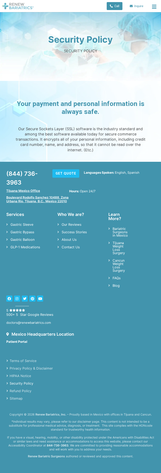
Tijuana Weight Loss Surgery (119, 248)
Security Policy (21, 383)
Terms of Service (23, 360)
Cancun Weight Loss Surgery (119, 265)
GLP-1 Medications (25, 247)
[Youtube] (40, 299)
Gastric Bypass (22, 232)
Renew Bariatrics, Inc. (50, 414)
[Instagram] (17, 299)
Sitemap (16, 398)
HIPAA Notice (20, 375)
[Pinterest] (32, 299)
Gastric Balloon (22, 239)
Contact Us (71, 247)
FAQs (117, 278)
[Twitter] (25, 299)
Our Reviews (71, 224)
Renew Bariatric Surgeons (46, 456)
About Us (69, 239)
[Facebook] (9, 299)
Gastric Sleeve (21, 224)
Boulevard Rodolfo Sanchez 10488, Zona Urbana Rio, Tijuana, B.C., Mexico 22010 (37, 199)
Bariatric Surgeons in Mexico (120, 232)
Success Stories (74, 232)
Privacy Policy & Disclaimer (31, 368)
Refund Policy (20, 391)
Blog (116, 285)
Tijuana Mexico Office (23, 191)
